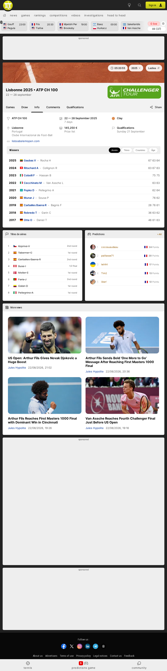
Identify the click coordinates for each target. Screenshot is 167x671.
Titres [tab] (127, 150)
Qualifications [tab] (75, 107)
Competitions (58, 15)
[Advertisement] (83, 49)
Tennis (28, 667)
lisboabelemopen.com (26, 141)
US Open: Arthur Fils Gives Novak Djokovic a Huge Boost (42, 360)
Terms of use (67, 655)
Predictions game (83, 667)
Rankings (40, 15)
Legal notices (100, 655)
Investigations (93, 15)
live (154, 23)
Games (25, 15)
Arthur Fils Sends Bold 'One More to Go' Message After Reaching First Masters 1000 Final (120, 362)
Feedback (129, 655)
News (13, 15)
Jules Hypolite (17, 367)
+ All (159, 234)
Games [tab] (10, 107)
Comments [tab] (53, 107)
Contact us (116, 655)
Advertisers (51, 655)
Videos (75, 15)
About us (38, 655)
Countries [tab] (140, 150)
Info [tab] (37, 107)
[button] (139, 5)
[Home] (4, 15)
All (156, 28)
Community (139, 667)
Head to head (116, 15)
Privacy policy (83, 655)
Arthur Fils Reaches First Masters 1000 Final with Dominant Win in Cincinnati (42, 420)
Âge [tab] (153, 150)
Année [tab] (114, 150)
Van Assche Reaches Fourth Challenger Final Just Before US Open (120, 420)
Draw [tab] (24, 107)
